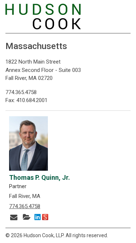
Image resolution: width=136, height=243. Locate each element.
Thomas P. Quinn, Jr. (39, 177)
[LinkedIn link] (37, 218)
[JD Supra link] (45, 218)
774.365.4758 (24, 206)
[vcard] (27, 216)
